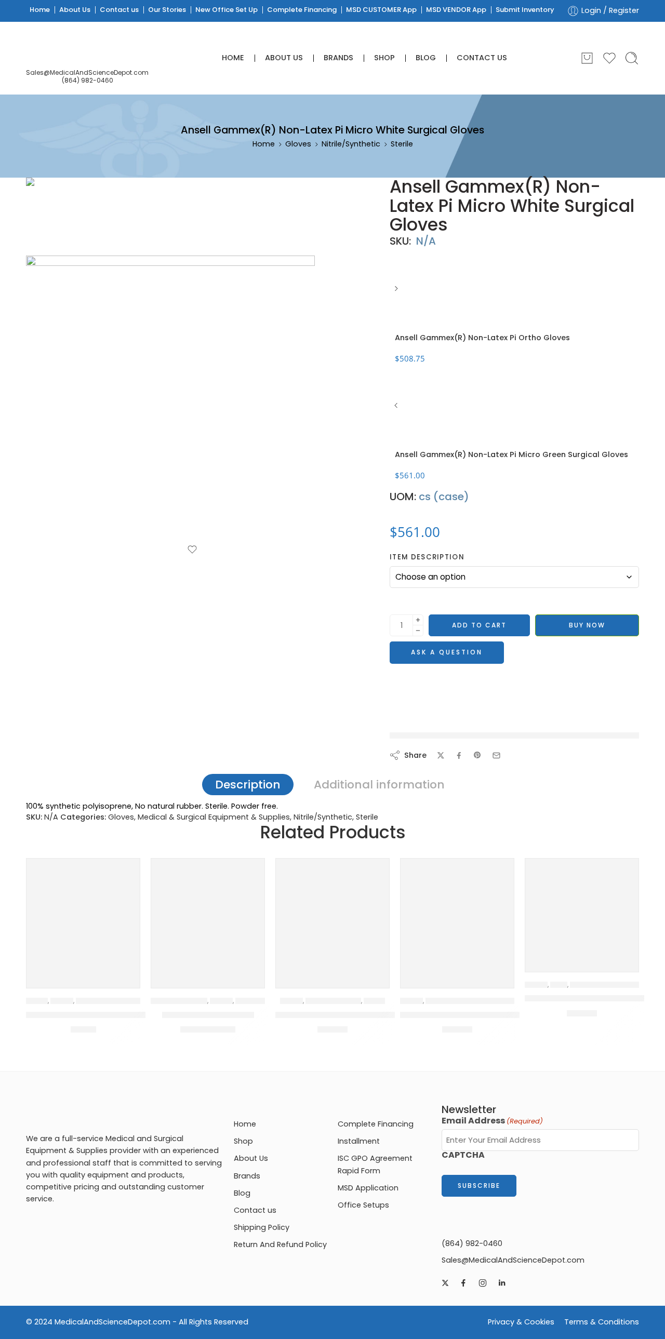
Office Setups (363, 1205)
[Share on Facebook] (459, 755)
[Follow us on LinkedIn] (502, 1283)
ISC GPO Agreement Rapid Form (375, 1164)
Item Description (427, 557)
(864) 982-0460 (87, 80)
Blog (426, 57)
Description (248, 784)
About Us (74, 10)
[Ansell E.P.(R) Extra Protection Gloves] (83, 915)
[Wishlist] (192, 549)
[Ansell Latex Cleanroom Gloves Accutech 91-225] (582, 915)
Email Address (492, 1121)
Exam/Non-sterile (179, 1001)
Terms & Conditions (601, 1322)
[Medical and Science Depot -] (87, 50)
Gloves (298, 144)
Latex (558, 985)
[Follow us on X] (445, 1283)
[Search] (631, 58)
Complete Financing (302, 10)
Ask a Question (447, 652)
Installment (359, 1141)
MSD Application (368, 1188)
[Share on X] (441, 755)
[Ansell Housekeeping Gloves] (457, 915)
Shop (384, 57)
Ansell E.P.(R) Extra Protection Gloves (105, 1015)
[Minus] (418, 630)
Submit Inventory (525, 10)
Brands (338, 57)
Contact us (119, 10)
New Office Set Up (226, 10)
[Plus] (418, 619)
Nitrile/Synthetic (351, 144)
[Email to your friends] (496, 755)
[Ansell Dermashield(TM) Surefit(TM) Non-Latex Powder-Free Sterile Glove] (332, 915)
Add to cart (479, 625)
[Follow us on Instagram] (482, 1283)
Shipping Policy (261, 1227)
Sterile (402, 144)
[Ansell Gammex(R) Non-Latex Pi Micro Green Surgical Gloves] (397, 409)
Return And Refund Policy (280, 1244)
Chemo (37, 1001)
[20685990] (65, 216)
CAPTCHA (463, 1155)
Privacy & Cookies (521, 1322)
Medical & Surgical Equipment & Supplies (214, 817)
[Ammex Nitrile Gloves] (207, 915)
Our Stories (167, 10)
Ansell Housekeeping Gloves (461, 1015)
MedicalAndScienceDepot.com (112, 1322)
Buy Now (587, 625)
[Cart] (587, 58)
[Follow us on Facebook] (463, 1283)
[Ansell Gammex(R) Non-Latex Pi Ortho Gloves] (397, 292)
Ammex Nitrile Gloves (208, 1015)
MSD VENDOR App (456, 10)
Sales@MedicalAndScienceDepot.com (87, 72)
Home (40, 10)
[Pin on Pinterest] (477, 755)
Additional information (379, 784)
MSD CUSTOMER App (381, 10)
